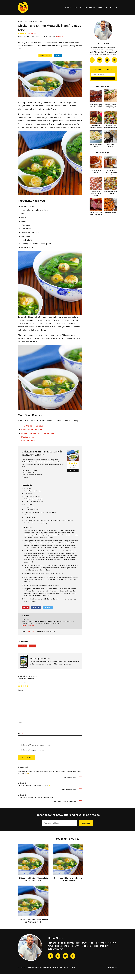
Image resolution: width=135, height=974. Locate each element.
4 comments (32, 33)
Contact (72, 967)
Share (58, 55)
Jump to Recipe (45, 55)
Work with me (64, 967)
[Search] (116, 7)
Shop (100, 7)
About (108, 7)
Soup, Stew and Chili (31, 21)
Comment (22, 690)
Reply (80, 777)
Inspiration (90, 7)
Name (20, 722)
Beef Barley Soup (29, 441)
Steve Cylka (59, 36)
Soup (40, 21)
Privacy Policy (54, 967)
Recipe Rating (22, 683)
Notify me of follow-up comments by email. (36, 745)
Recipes (68, 7)
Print (74, 470)
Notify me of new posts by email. (32, 750)
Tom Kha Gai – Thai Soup (32, 426)
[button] (69, 463)
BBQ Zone (78, 7)
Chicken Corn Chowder (31, 429)
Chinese (22, 646)
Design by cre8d (112, 967)
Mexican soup (27, 437)
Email (20, 733)
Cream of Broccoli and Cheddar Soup (37, 433)
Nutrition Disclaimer (28, 625)
